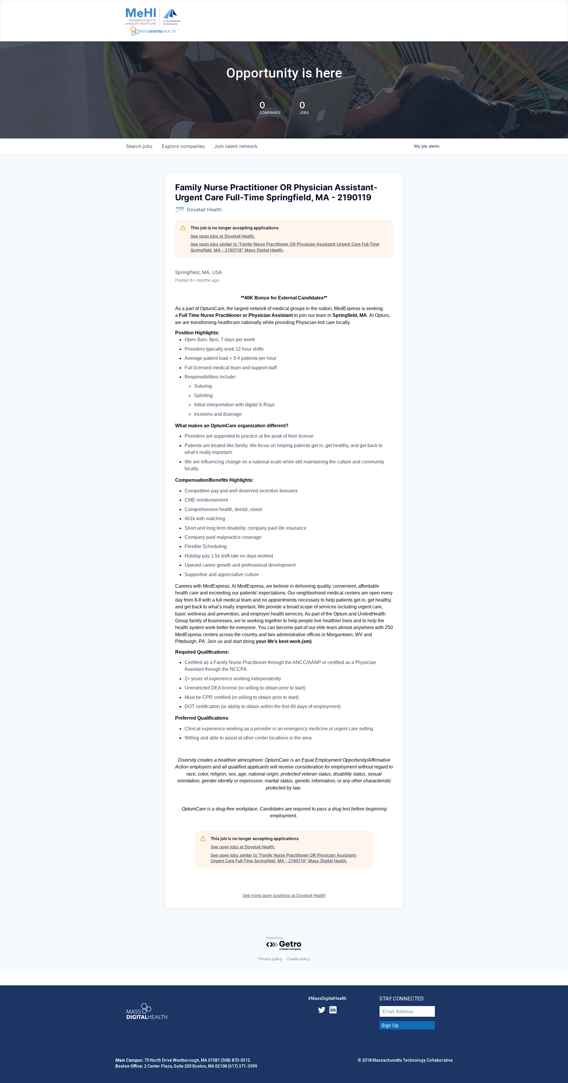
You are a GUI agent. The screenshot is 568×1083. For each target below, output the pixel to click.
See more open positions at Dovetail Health (284, 895)
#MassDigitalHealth (327, 998)
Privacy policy (270, 959)
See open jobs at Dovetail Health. (223, 235)
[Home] (153, 22)
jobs (139, 146)
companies (183, 146)
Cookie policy (298, 959)
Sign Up (389, 1025)
